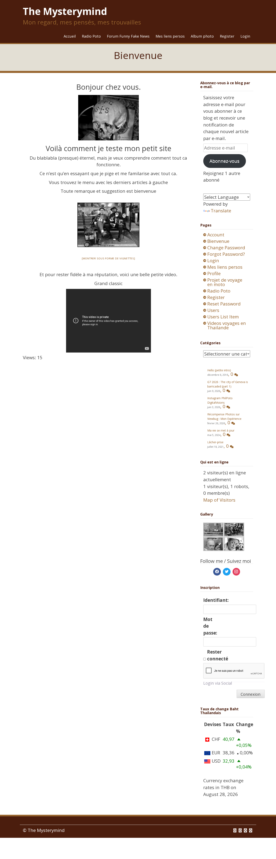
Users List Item (223, 317)
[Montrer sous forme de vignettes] (108, 258)
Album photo (202, 36)
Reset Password (224, 304)
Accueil (70, 36)
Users (213, 310)
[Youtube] (246, 830)
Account (215, 235)
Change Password (226, 247)
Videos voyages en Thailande (226, 325)
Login (245, 36)
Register (227, 36)
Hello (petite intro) (219, 370)
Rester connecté (214, 655)
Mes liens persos (170, 36)
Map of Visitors (219, 500)
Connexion (250, 694)
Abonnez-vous (224, 161)
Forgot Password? (226, 254)
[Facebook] (217, 572)
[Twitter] (227, 572)
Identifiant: (210, 600)
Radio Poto (91, 36)
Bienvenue (218, 241)
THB (225, 787)
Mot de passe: (210, 626)
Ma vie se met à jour (220, 430)
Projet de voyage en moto (224, 282)
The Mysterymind (65, 11)
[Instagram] (236, 572)
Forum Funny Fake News (128, 36)
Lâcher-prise (215, 442)
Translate (221, 210)
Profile (214, 273)
